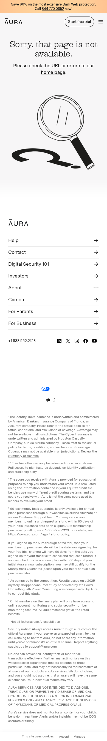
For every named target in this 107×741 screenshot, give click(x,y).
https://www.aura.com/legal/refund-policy (38, 534)
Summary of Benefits (23, 456)
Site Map (60, 388)
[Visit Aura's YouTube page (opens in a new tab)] (94, 340)
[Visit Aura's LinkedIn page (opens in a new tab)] (59, 340)
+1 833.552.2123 (22, 340)
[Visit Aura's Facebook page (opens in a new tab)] (85, 340)
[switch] (50, 400)
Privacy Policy (84, 381)
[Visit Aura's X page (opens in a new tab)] (68, 340)
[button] (101, 22)
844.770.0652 (53, 8)
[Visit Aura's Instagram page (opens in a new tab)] (76, 340)
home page (53, 72)
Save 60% (19, 4)
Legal (65, 381)
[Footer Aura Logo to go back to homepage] (18, 222)
